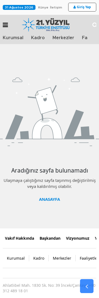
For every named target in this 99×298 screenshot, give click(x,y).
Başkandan (50, 238)
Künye (43, 7)
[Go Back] (87, 286)
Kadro (38, 38)
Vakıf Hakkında (19, 238)
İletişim (56, 7)
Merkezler (63, 38)
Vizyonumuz (77, 238)
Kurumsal (13, 38)
